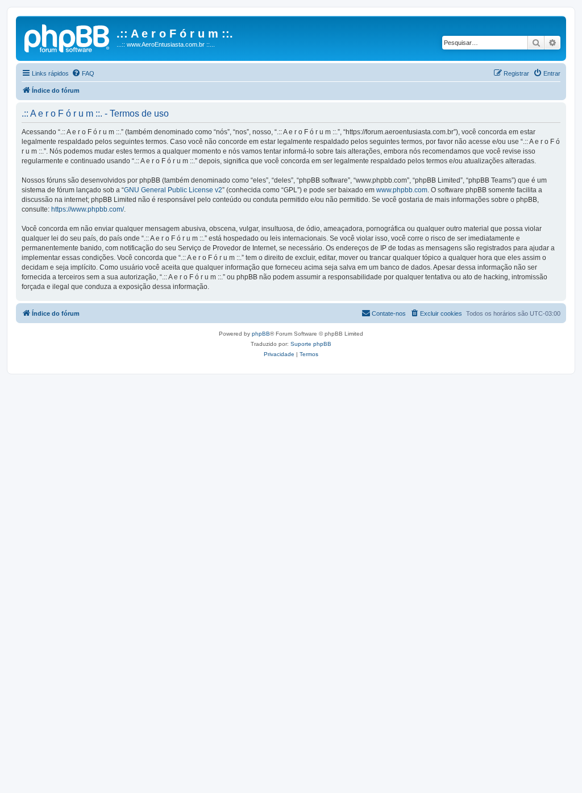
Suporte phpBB (310, 344)
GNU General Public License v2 (173, 190)
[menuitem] (83, 73)
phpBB (261, 334)
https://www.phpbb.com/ (87, 209)
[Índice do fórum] (68, 37)
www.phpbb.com (401, 190)
